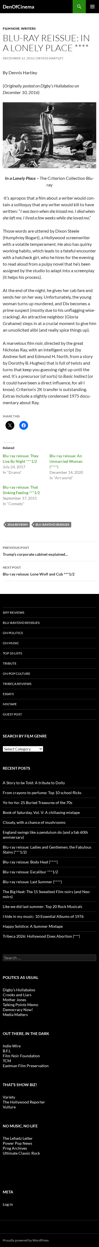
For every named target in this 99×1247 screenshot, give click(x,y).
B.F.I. (7, 1050)
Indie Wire (12, 1046)
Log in (8, 1204)
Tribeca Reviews (17, 684)
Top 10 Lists (12, 653)
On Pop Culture (16, 673)
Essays (8, 694)
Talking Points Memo (20, 1004)
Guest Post (12, 714)
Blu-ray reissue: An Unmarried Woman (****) (66, 461)
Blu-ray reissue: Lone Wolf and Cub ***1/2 (39, 570)
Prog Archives (15, 1148)
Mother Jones (14, 999)
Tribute (9, 663)
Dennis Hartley (50, 58)
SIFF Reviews (13, 612)
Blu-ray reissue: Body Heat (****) (30, 862)
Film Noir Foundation (21, 1055)
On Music (11, 643)
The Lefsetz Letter (18, 1138)
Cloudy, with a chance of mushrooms (34, 822)
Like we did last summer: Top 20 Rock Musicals (42, 906)
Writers (28, 28)
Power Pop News (17, 1143)
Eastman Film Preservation (26, 1065)
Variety (9, 1097)
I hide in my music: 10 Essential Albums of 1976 (43, 916)
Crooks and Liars (17, 994)
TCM (7, 1060)
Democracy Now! (18, 1009)
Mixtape (10, 704)
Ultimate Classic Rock (21, 1153)
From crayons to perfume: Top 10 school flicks (42, 792)
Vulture (9, 1107)
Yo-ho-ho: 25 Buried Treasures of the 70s (37, 802)
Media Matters (15, 1014)
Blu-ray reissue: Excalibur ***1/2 (30, 871)
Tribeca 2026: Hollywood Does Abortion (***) (41, 936)
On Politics (13, 633)
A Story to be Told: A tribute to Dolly (34, 782)
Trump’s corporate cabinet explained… (35, 551)
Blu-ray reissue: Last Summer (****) (32, 881)
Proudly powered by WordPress (26, 1240)
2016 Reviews (17, 524)
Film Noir (11, 28)
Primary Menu (92, 6)
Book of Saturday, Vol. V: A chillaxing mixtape (41, 812)
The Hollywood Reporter (24, 1102)
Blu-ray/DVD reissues (52, 524)
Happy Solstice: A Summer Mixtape (33, 926)
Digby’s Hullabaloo (19, 989)
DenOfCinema (18, 7)
